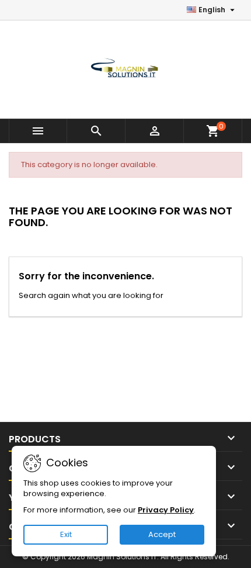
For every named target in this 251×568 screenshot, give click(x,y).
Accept (162, 534)
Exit (66, 534)
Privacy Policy (166, 509)
